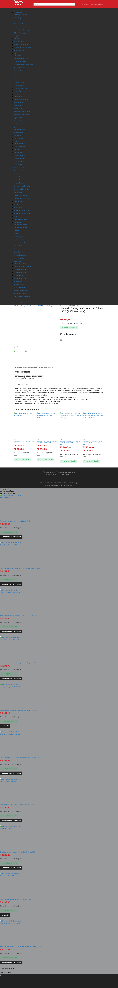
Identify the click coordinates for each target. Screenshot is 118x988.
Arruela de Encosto (19, 146)
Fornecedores (58, 483)
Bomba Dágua (18, 18)
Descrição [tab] (18, 367)
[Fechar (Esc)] (17, 977)
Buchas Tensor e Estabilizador (23, 243)
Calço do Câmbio (19, 161)
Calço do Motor (18, 164)
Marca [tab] (41, 367)
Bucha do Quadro (19, 237)
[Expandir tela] (6, 977)
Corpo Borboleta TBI (20, 61)
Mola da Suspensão (20, 255)
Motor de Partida (19, 68)
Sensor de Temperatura (21, 74)
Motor (15, 141)
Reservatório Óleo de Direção (23, 47)
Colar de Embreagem (20, 272)
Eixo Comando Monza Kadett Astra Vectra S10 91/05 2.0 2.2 (18, 899)
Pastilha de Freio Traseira (21, 114)
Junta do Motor (18, 183)
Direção (16, 36)
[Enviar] (76, 4)
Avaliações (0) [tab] (48, 367)
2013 (78, 305)
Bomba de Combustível (21, 58)
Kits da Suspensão (19, 252)
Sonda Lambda (18, 77)
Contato (49, 483)
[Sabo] (66, 340)
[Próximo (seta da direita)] (6, 985)
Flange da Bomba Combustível (23, 64)
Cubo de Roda (18, 275)
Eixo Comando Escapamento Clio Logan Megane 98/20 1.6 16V (19, 710)
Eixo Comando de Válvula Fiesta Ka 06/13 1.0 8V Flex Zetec (18, 615)
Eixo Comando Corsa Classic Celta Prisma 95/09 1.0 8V (17, 804)
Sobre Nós (42, 483)
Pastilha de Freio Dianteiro (22, 111)
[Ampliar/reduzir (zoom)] (1, 977)
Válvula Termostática (20, 33)
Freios (16, 94)
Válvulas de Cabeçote (20, 219)
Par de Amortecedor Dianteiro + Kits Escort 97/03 (15, 521)
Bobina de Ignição (19, 129)
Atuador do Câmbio (20, 263)
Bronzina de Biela (19, 155)
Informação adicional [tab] (30, 367)
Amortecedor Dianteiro (20, 224)
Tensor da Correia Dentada (22, 210)
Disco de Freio (18, 102)
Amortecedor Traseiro (20, 227)
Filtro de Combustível (20, 88)
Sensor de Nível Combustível (23, 71)
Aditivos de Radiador (20, 14)
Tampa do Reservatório (21, 27)
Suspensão (17, 222)
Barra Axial (17, 38)
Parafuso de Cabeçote (20, 195)
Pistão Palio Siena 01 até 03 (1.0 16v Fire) (24, 441)
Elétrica (16, 53)
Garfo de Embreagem (20, 278)
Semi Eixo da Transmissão (22, 296)
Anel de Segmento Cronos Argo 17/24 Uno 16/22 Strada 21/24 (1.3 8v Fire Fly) (70, 442)
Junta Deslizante (19, 284)
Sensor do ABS (18, 121)
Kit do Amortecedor (19, 249)
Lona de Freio (18, 105)
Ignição (16, 127)
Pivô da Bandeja (19, 258)
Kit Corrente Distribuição (21, 189)
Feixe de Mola (18, 246)
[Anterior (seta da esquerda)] (1, 985)
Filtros (15, 80)
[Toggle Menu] (15, 9)
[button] (85, 4)
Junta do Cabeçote (19, 180)
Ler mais (5, 726)
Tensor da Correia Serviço (22, 213)
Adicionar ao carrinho (11, 537)
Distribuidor (17, 135)
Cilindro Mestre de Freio (21, 99)
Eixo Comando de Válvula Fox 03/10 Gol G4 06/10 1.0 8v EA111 (19, 757)
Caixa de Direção (19, 41)
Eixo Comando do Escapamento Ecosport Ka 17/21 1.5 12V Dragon (21, 946)
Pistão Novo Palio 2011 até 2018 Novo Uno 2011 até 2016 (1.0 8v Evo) (47, 441)
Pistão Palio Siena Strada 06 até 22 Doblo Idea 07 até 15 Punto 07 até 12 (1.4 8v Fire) (93, 442)
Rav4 (73, 305)
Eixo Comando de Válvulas (22, 174)
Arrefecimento (18, 12)
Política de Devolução (71, 483)
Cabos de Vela (18, 132)
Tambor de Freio (19, 124)
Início (62, 305)
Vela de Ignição (18, 138)
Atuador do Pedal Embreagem (23, 266)
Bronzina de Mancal (20, 158)
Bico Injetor (17, 55)
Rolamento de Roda (20, 293)
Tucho (15, 216)
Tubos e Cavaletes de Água (22, 30)
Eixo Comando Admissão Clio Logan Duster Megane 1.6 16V (18, 663)
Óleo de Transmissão (20, 290)
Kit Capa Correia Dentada (22, 186)
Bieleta (16, 234)
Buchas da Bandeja (20, 240)
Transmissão (18, 261)
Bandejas (17, 231)
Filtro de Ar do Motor (20, 82)
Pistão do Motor (18, 201)
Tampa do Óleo (18, 207)
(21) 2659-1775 (50, 472)
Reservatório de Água (20, 24)
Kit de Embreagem (19, 287)
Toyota (68, 305)
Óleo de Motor (18, 192)
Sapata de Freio (18, 118)
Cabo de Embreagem (20, 269)
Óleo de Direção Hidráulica (22, 44)
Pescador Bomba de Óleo (21, 198)
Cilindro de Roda (19, 96)
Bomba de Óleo (18, 152)
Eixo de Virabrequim (20, 177)
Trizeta (16, 300)
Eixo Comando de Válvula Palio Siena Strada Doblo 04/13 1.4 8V (20, 568)
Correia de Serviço (19, 168)
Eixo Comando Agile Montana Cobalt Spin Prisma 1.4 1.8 (17, 852)
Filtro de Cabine (18, 85)
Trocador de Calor (19, 303)
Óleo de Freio (18, 108)
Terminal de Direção (20, 50)
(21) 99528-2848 (70, 472)
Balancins (17, 149)
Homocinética (18, 281)
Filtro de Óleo (18, 91)
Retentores (17, 204)
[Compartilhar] (11, 977)
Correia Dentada (19, 171)
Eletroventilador (18, 21)
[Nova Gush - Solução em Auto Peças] (22, 4)
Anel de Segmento (19, 143)
